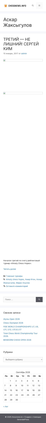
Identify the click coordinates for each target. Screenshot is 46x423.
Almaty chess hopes (15, 279)
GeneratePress (23, 419)
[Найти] (39, 299)
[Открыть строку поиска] (32, 5)
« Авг (5, 406)
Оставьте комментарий (17, 286)
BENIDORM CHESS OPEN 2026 (17, 340)
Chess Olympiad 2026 (13, 323)
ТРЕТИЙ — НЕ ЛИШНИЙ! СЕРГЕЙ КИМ (21, 44)
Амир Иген (30, 279)
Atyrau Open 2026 (11, 319)
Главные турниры (14, 276)
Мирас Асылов (23, 283)
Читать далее (9, 269)
